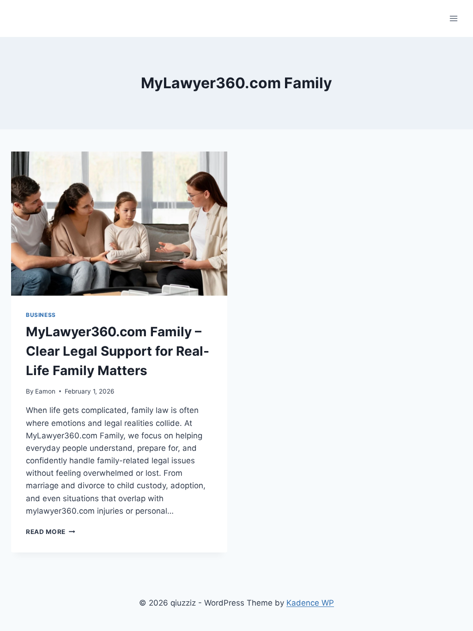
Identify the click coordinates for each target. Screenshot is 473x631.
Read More (50, 531)
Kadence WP (310, 602)
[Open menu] (453, 18)
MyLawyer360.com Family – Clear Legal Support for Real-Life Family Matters (117, 351)
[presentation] (119, 224)
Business (41, 314)
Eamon (45, 391)
